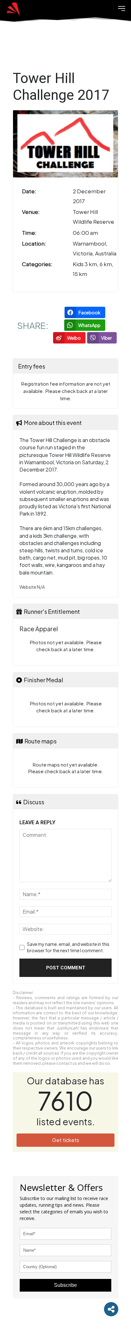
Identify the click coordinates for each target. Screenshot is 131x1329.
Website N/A (32, 587)
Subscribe (65, 1285)
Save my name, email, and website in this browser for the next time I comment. (68, 947)
